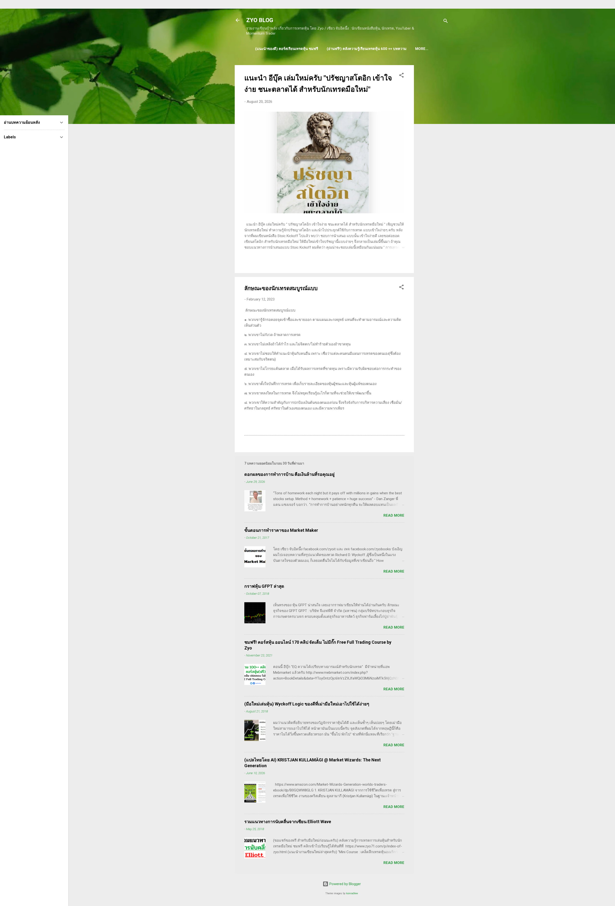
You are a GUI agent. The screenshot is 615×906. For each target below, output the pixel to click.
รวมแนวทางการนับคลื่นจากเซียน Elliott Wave (287, 821)
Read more (393, 515)
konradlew (352, 893)
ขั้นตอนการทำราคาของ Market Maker (281, 530)
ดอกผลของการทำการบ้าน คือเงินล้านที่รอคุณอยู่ (289, 474)
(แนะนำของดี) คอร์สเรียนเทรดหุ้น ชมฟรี (286, 49)
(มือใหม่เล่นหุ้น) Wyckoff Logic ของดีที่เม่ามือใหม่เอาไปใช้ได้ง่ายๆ (306, 703)
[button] (401, 76)
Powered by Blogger (344, 884)
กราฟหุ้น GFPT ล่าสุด (264, 586)
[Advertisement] (433, 137)
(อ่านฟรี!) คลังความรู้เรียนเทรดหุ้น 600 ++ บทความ (366, 49)
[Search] (446, 21)
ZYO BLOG (259, 20)
